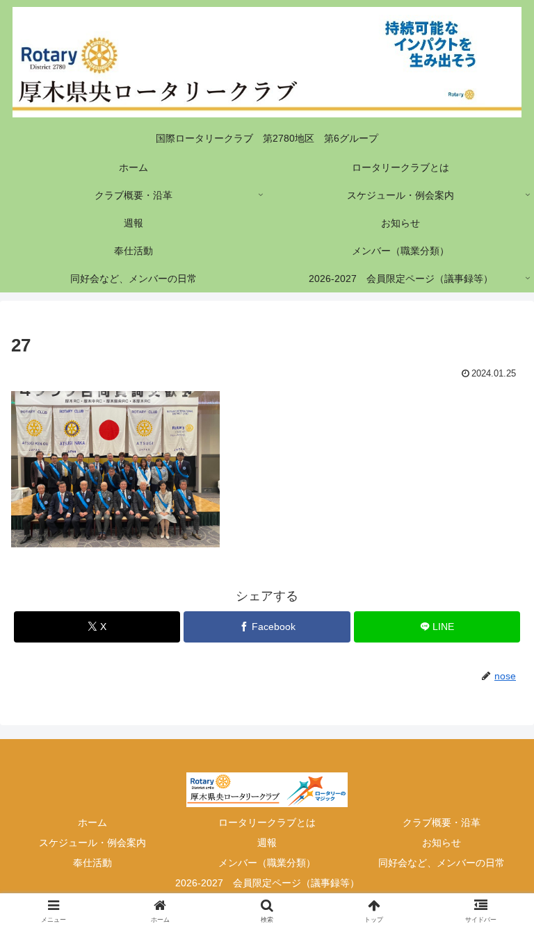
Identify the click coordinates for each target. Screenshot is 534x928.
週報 (267, 842)
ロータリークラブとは (267, 822)
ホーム (92, 822)
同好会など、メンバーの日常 (441, 862)
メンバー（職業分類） (267, 862)
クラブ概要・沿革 (441, 822)
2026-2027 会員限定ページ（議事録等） (267, 882)
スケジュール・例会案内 (92, 842)
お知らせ (441, 842)
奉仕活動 (92, 862)
